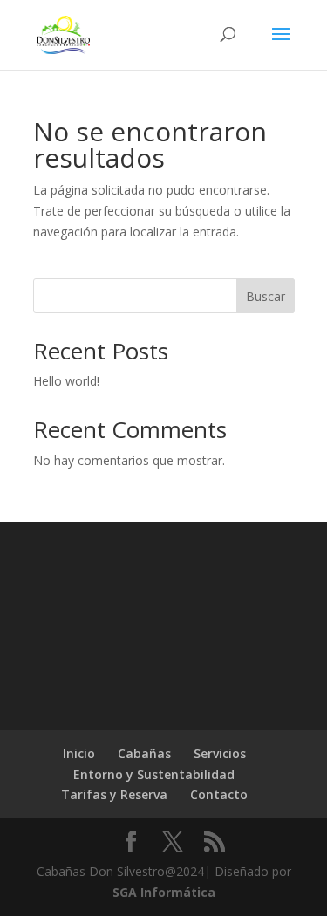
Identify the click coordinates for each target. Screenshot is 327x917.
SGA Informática (163, 892)
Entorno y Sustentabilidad (154, 774)
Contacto (219, 794)
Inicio (79, 753)
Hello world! (66, 381)
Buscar (265, 296)
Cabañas (144, 753)
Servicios (220, 753)
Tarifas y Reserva (114, 794)
